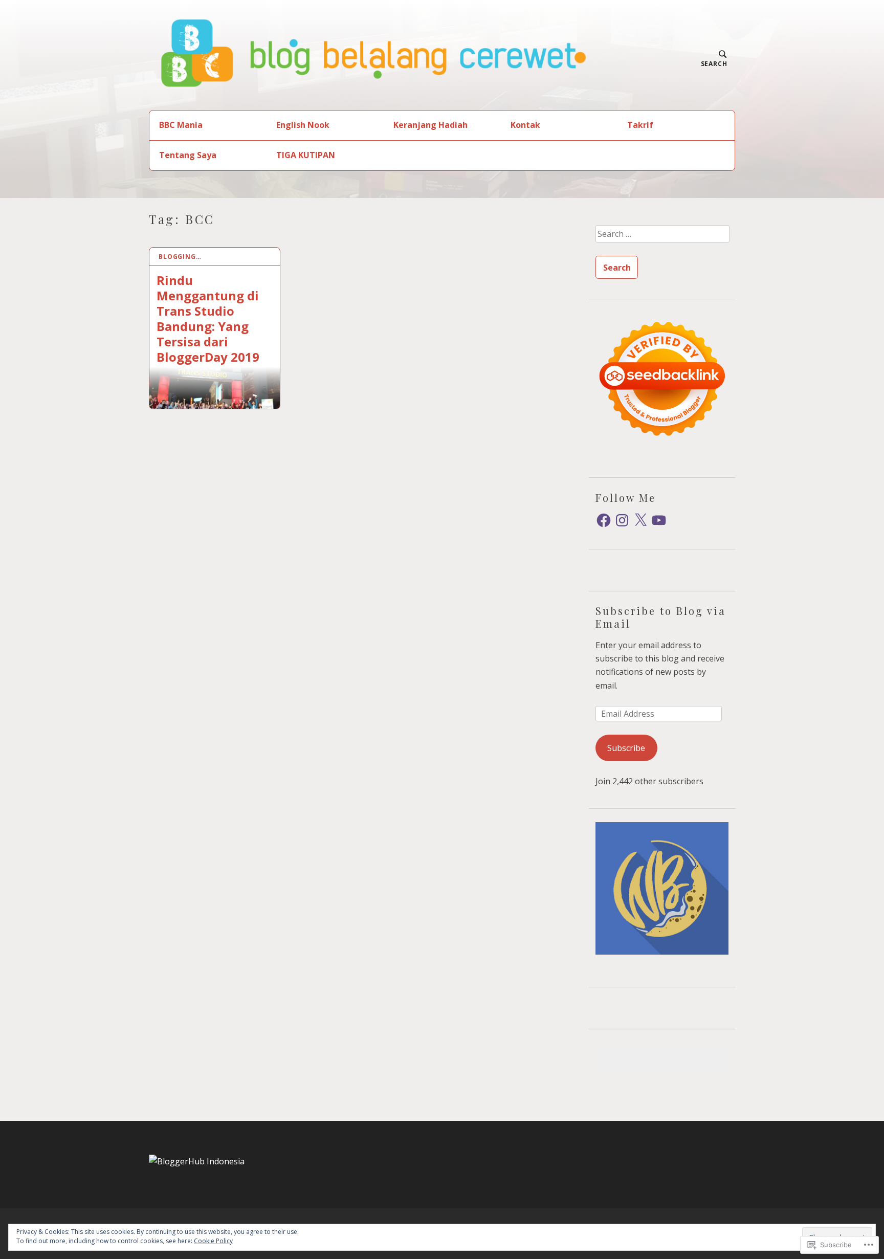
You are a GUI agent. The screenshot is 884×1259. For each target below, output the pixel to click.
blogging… (180, 256)
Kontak (525, 124)
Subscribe (626, 748)
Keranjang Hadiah (430, 124)
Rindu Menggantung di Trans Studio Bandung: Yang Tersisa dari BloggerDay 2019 (208, 318)
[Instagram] (622, 520)
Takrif (640, 124)
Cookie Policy (213, 1240)
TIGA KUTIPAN (305, 155)
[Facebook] (603, 520)
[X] (640, 520)
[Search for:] (661, 237)
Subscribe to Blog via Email (660, 617)
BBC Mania (181, 124)
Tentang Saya (187, 155)
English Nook (302, 124)
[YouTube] (659, 520)
